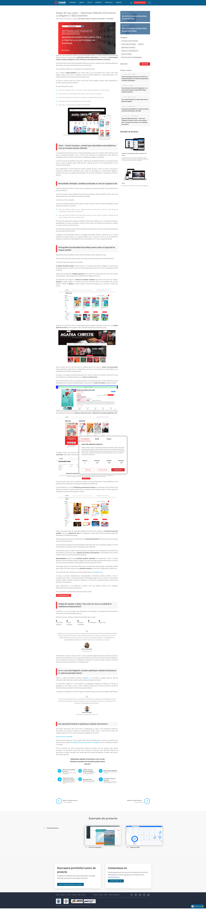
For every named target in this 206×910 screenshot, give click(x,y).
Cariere (83, 895)
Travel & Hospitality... (95, 847)
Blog (79, 895)
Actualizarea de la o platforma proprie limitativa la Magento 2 (135, 185)
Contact (95, 895)
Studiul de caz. (98, 572)
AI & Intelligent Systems (130, 41)
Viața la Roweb (126, 54)
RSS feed (145, 64)
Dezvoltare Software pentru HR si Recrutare (56, 840)
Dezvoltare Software (85, 18)
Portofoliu (74, 895)
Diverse (140, 44)
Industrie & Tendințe (128, 47)
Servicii (69, 895)
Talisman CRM (134, 847)
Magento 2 (86, 678)
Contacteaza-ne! (63, 595)
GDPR (105, 895)
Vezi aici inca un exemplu (64, 736)
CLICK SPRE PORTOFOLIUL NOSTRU (70, 884)
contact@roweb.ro (114, 877)
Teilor (123, 183)
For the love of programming (132, 57)
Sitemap (101, 895)
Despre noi (63, 895)
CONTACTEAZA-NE (140, 2)
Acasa (57, 895)
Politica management (113, 895)
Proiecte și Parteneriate (98, 18)
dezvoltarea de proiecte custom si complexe (85, 742)
